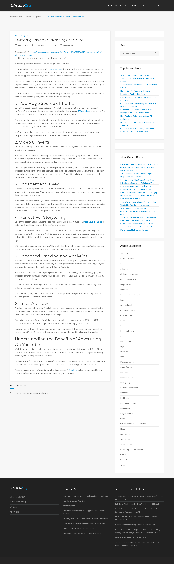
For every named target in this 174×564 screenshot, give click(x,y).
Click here (73, 370)
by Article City (41, 45)
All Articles (14, 512)
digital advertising (55, 69)
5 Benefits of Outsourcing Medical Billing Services (136, 524)
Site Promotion (126, 434)
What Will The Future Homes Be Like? (131, 537)
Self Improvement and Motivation (133, 424)
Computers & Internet (128, 279)
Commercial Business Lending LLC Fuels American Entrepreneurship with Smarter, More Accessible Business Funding (137, 227)
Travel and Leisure (127, 444)
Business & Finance (127, 259)
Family (122, 300)
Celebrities (124, 269)
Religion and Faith (127, 413)
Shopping (123, 429)
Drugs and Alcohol (127, 284)
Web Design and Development (132, 449)
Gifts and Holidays (127, 315)
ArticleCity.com (16, 17)
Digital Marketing (18, 501)
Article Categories (33, 17)
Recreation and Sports (128, 403)
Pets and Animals (127, 377)
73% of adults (84, 111)
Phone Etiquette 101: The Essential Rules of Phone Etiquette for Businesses (136, 518)
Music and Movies (127, 362)
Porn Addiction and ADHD (130, 198)
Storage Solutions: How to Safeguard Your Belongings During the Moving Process (137, 543)
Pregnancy (124, 393)
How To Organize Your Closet (76, 501)
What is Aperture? (71, 506)
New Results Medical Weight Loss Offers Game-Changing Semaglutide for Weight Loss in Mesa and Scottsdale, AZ (139, 531)
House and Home (127, 331)
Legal (122, 346)
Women (123, 455)
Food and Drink (126, 305)
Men (122, 357)
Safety (122, 418)
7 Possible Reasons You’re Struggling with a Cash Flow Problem (85, 512)
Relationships (125, 408)
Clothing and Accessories (130, 274)
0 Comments (68, 45)
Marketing (124, 351)
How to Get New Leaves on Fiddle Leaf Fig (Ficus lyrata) (87, 496)
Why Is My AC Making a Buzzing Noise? (136, 75)
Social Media (125, 439)
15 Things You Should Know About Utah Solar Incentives (86, 518)
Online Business (126, 367)
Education (124, 290)
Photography (125, 382)
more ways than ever (92, 221)
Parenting (124, 372)
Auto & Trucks (125, 253)
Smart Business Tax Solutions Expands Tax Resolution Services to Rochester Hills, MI (137, 510)
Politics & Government (129, 388)
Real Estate (124, 398)
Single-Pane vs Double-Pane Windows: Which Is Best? (86, 523)
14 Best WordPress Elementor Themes (80, 528)
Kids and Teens (126, 341)
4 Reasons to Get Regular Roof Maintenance (82, 533)
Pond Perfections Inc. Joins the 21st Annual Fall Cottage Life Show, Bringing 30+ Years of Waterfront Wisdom (139, 167)
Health (122, 320)
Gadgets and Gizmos (128, 310)
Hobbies (123, 326)
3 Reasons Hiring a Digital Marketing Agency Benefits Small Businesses (139, 497)
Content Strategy (17, 497)
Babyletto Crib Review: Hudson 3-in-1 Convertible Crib (138, 504)
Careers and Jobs (126, 264)
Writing (123, 465)
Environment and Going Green (131, 295)
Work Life (124, 460)
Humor (123, 336)
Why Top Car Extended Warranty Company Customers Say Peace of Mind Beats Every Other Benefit (137, 211)
